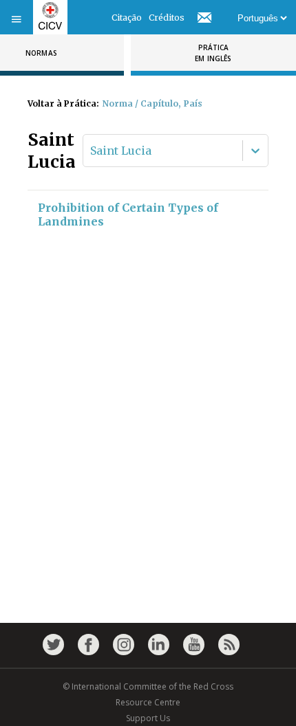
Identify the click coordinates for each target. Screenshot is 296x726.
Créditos (166, 17)
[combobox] (91, 150)
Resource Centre (148, 702)
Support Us (148, 718)
